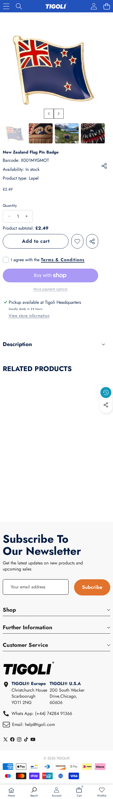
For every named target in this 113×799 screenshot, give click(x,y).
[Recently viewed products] (105, 392)
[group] (15, 133)
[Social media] (105, 404)
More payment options (50, 289)
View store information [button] (29, 315)
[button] (106, 6)
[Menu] (6, 6)
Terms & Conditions (62, 260)
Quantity (10, 205)
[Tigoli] (56, 6)
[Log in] (93, 6)
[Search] (19, 6)
